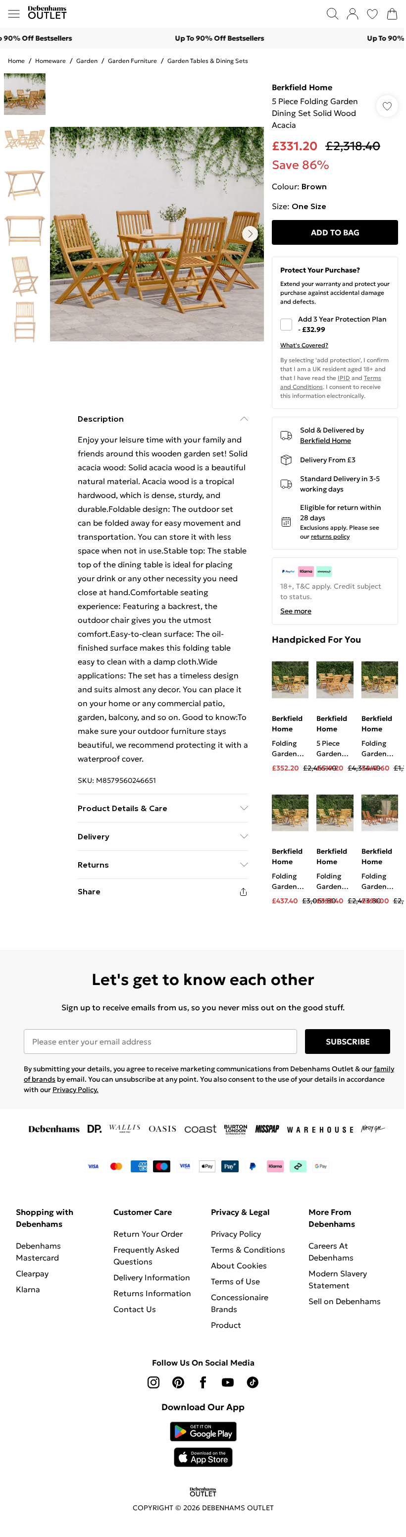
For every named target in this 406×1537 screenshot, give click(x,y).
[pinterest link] (178, 1382)
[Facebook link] (203, 1382)
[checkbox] (335, 324)
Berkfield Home (302, 87)
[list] (157, 234)
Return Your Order (148, 1234)
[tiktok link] (252, 1382)
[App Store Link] (203, 1444)
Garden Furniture (132, 60)
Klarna (28, 1289)
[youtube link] (228, 1382)
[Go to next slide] (250, 234)
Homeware (50, 60)
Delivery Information (151, 1277)
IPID (344, 378)
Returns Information (152, 1293)
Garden (87, 60)
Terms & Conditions (248, 1250)
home (16, 60)
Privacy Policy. (75, 1089)
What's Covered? (304, 345)
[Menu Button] (14, 14)
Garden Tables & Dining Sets (207, 60)
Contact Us (134, 1309)
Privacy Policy (236, 1234)
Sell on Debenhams (344, 1301)
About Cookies (239, 1265)
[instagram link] (153, 1382)
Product (226, 1325)
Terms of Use (235, 1281)
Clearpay (32, 1273)
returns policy (330, 536)
